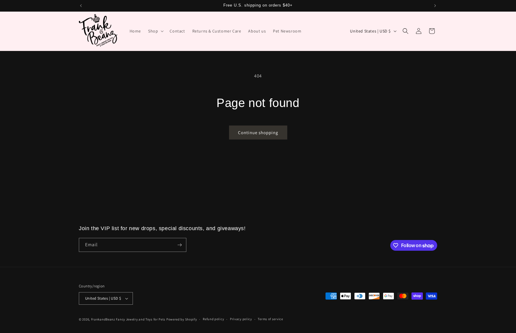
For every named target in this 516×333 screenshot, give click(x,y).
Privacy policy (241, 319)
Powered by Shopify (181, 319)
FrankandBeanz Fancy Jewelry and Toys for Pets (128, 319)
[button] (155, 31)
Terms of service (270, 319)
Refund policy (213, 319)
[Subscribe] (179, 245)
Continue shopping (258, 132)
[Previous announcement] (80, 5)
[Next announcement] (435, 5)
